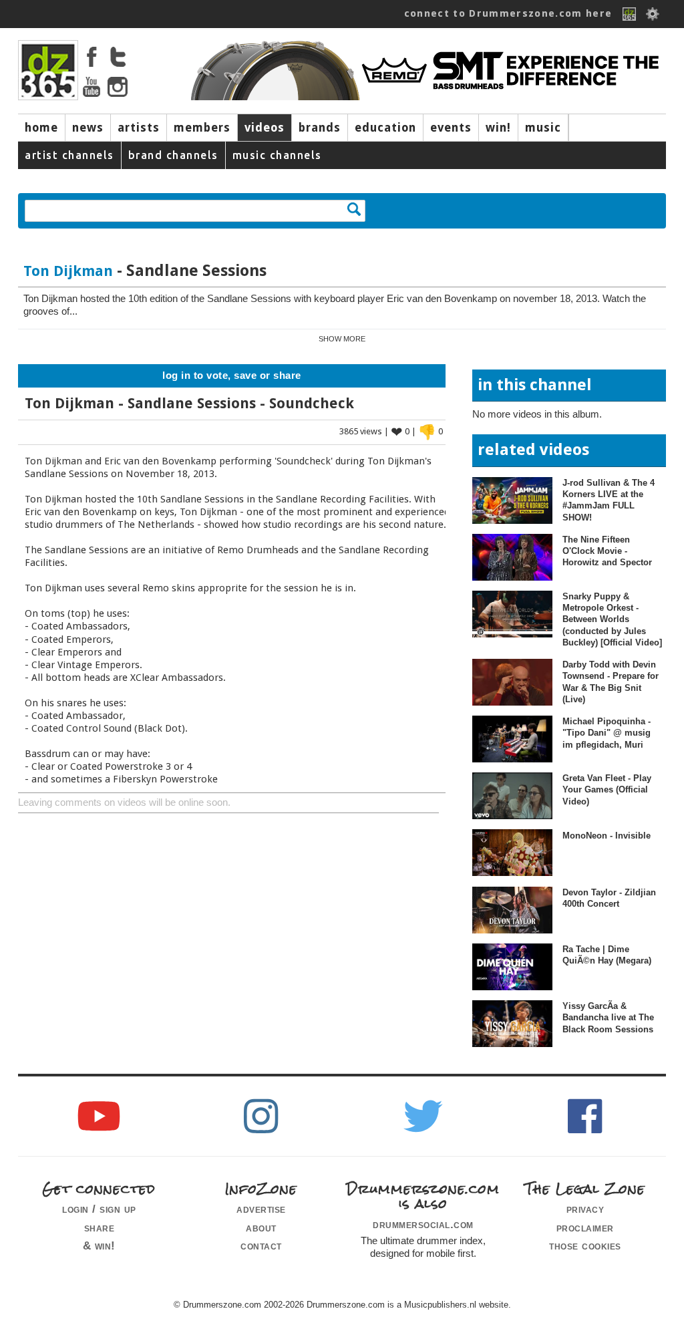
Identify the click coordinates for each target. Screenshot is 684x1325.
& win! (99, 1245)
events (451, 127)
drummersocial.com (423, 1224)
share (99, 1227)
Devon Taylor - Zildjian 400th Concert (609, 898)
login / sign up (99, 1208)
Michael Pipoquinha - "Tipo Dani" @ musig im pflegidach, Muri (606, 733)
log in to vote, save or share (231, 375)
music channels (277, 155)
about (261, 1227)
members (202, 127)
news (88, 127)
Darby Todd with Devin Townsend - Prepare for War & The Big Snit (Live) (610, 681)
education (385, 127)
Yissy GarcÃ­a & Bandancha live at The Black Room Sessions (608, 1017)
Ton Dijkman (68, 271)
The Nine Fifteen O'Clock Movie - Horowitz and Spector (607, 551)
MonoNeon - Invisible (606, 836)
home (41, 127)
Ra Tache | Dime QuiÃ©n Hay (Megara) (606, 955)
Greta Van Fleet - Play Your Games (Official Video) (606, 789)
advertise (261, 1208)
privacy (585, 1208)
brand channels (173, 155)
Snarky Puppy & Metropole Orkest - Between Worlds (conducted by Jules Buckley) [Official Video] (612, 619)
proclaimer (585, 1227)
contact (261, 1245)
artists (139, 127)
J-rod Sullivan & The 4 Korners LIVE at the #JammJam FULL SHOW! (608, 500)
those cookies (585, 1245)
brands (320, 127)
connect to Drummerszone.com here (508, 13)
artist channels (69, 155)
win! (498, 127)
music (543, 127)
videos (264, 127)
